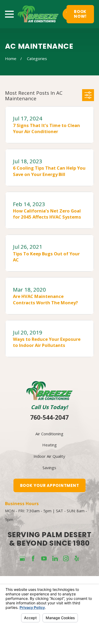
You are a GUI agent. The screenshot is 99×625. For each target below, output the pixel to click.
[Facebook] (33, 558)
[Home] (38, 14)
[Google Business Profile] (22, 558)
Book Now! (80, 14)
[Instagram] (66, 558)
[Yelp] (76, 558)
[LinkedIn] (55, 558)
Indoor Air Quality (49, 456)
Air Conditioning (49, 433)
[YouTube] (44, 558)
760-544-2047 (49, 417)
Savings (49, 467)
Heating (49, 444)
